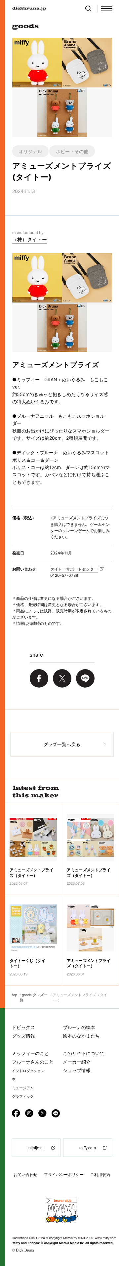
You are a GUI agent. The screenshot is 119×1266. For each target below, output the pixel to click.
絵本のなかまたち (81, 1036)
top (14, 994)
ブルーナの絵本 (79, 1027)
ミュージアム (23, 1088)
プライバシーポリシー (64, 1174)
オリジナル (30, 151)
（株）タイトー (29, 239)
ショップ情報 (77, 1070)
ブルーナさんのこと (33, 1062)
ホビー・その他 (72, 151)
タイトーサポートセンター (74, 569)
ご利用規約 (100, 1174)
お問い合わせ (25, 1174)
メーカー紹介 (77, 1062)
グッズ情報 (23, 1036)
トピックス (23, 1027)
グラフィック (23, 1096)
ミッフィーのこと (30, 1053)
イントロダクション (28, 1070)
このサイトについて (83, 1053)
